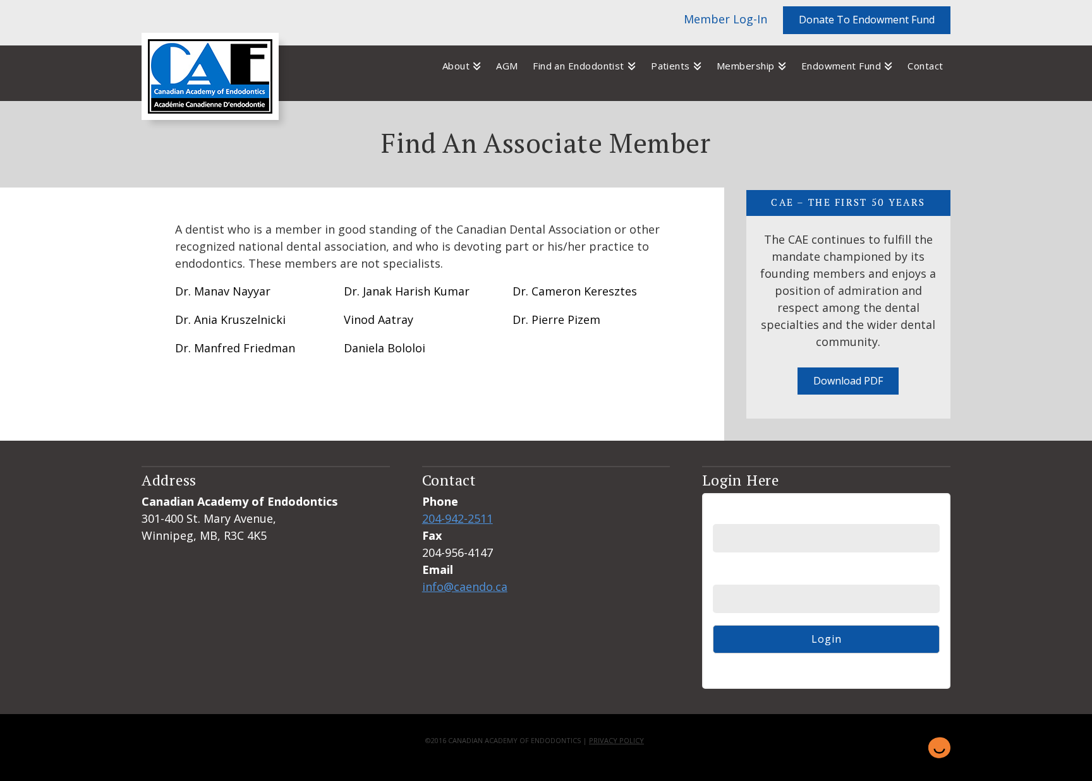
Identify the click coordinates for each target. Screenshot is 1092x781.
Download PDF (848, 381)
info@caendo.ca (464, 586)
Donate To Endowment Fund (867, 20)
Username (739, 514)
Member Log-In (725, 19)
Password (738, 574)
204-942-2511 (457, 518)
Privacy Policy (616, 740)
